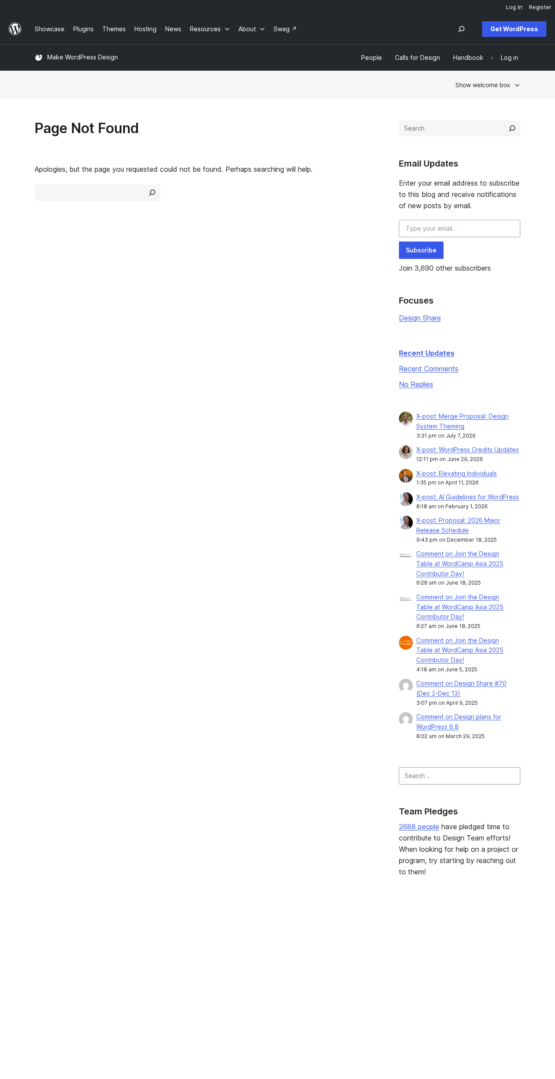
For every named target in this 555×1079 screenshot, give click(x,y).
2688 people (419, 826)
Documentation (254, 948)
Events (341, 948)
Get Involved (350, 934)
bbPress (445, 962)
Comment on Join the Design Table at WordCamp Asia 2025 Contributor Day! (459, 563)
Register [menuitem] (540, 6)
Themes (145, 948)
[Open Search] (461, 29)
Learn (240, 934)
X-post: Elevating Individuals (456, 473)
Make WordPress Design (82, 57)
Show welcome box (482, 84)
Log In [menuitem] (514, 6)
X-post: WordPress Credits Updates (467, 449)
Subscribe (421, 250)
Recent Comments (428, 368)
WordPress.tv (255, 975)
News (43, 948)
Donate (345, 962)
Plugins (144, 962)
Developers (249, 962)
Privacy (45, 975)
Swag (343, 975)
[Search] (512, 128)
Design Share (420, 318)
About (43, 934)
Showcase (148, 934)
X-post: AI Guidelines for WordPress (467, 496)
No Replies (416, 384)
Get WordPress (514, 29)
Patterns (146, 975)
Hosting (46, 962)
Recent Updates (426, 353)
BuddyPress (451, 975)
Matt (440, 948)
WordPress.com (456, 934)
